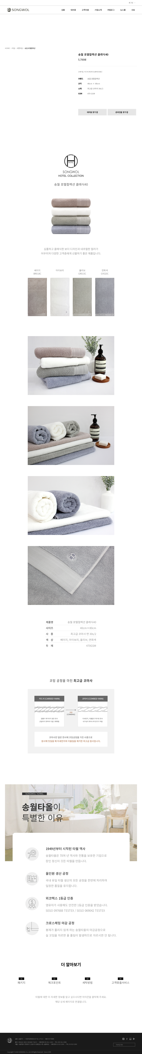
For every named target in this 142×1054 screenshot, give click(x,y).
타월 (13, 48)
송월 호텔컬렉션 (30, 48)
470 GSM (91, 93)
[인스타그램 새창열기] (123, 1039)
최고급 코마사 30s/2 (95, 88)
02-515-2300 (60, 1044)
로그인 (131, 2)
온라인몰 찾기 (120, 112)
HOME (7, 48)
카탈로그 (110, 10)
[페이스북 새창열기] (127, 1039)
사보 (133, 10)
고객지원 (85, 10)
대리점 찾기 (91, 112)
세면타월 (20, 48)
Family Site (119, 1045)
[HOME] (18, 10)
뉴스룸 (123, 10)
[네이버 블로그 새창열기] (130, 1039)
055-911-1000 (48, 1042)
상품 (63, 10)
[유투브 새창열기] (134, 1039)
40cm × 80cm (93, 83)
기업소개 (98, 10)
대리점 (73, 10)
